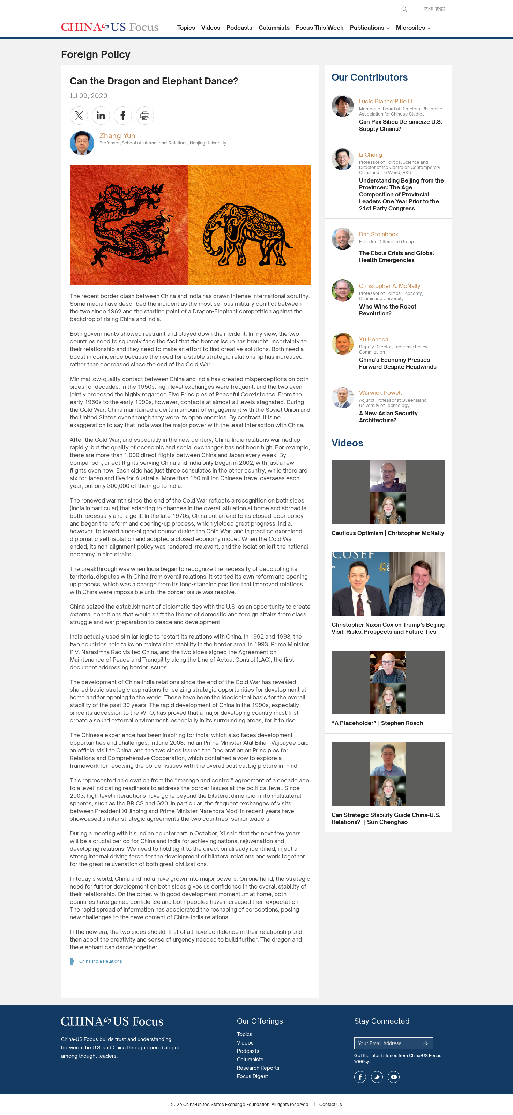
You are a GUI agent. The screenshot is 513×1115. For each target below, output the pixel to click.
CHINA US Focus (110, 26)
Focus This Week (320, 27)
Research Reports (258, 1068)
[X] (79, 115)
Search (404, 9)
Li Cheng (370, 154)
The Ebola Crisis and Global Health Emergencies (396, 256)
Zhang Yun (117, 135)
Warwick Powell (380, 392)
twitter (377, 1077)
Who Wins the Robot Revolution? (387, 310)
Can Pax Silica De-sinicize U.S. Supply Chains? (400, 125)
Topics (186, 27)
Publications (367, 27)
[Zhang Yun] (82, 143)
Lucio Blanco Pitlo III (385, 101)
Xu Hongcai (374, 339)
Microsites (410, 27)
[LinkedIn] (101, 115)
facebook (360, 1077)
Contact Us (330, 1104)
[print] (145, 115)
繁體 (440, 9)
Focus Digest (252, 1076)
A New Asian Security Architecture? (388, 417)
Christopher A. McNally (390, 285)
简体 (429, 9)
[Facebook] (123, 115)
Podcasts (239, 27)
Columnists (274, 27)
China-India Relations (100, 961)
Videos (210, 27)
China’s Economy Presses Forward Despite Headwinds (398, 363)
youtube (394, 1077)
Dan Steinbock (379, 234)
